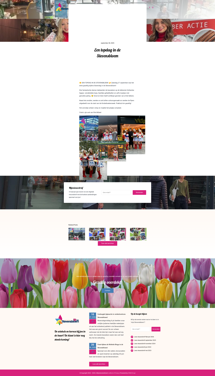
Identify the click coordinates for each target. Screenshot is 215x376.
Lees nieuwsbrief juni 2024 (142, 347)
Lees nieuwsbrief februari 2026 (144, 337)
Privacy (116, 373)
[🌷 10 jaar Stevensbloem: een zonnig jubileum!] (138, 234)
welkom (110, 373)
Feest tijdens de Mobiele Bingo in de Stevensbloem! (97, 229)
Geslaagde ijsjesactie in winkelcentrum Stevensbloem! (77, 229)
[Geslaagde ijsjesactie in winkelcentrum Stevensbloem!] (76, 234)
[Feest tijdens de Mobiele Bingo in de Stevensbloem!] (97, 234)
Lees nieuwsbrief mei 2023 (142, 350)
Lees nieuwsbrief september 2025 (145, 340)
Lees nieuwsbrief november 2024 (144, 344)
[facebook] (149, 7)
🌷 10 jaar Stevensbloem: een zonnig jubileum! (138, 229)
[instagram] (152, 7)
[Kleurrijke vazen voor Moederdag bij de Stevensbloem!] (118, 234)
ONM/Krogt (131, 373)
